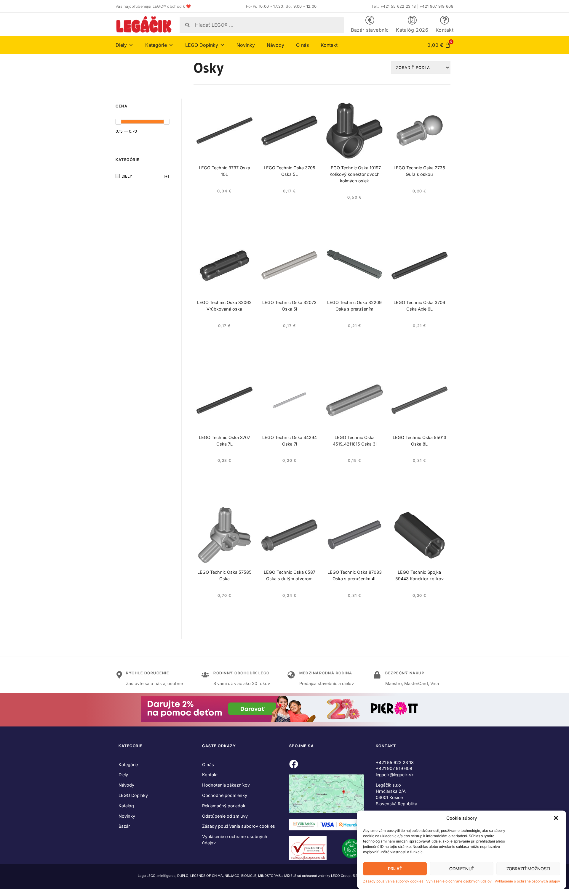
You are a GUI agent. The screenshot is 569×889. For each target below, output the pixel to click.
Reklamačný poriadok (223, 805)
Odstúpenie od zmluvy (225, 816)
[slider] (118, 122)
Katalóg (126, 805)
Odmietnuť (461, 869)
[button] (556, 818)
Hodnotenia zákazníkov (226, 784)
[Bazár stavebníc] (369, 20)
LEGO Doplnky (133, 795)
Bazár (124, 826)
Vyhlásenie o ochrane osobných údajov (459, 881)
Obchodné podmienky (224, 795)
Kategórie (128, 764)
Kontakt (445, 30)
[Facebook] (293, 764)
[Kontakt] (444, 20)
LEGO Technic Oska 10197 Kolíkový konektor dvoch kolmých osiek (354, 174)
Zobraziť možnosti (528, 869)
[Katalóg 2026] (412, 20)
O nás (302, 45)
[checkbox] (142, 176)
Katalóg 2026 (412, 30)
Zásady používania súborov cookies (393, 881)
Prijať (395, 869)
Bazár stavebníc (370, 30)
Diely (123, 774)
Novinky (245, 45)
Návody (275, 45)
